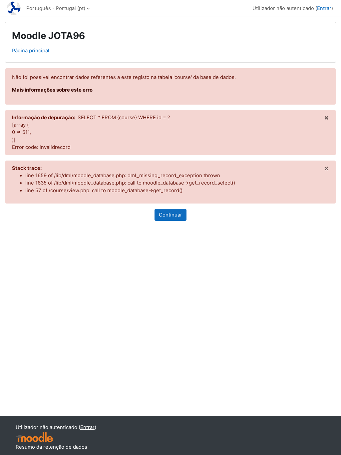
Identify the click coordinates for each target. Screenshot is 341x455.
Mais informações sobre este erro (52, 90)
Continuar (170, 215)
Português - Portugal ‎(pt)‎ (55, 8)
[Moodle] (34, 437)
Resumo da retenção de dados (51, 447)
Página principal (30, 51)
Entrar (324, 8)
